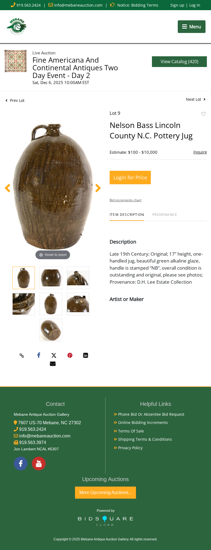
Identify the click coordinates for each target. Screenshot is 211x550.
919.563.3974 (32, 442)
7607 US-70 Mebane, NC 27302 (49, 422)
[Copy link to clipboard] (22, 355)
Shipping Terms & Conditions (144, 439)
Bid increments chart (125, 200)
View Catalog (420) (179, 61)
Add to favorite (203, 114)
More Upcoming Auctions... (105, 492)
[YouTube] (39, 463)
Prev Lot (16, 100)
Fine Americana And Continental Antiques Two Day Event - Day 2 (75, 67)
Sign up (177, 5)
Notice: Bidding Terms (137, 5)
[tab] (127, 217)
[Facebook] (20, 463)
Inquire (200, 152)
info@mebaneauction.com (78, 5)
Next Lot (194, 99)
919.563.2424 (28, 5)
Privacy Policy (130, 447)
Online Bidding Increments (142, 422)
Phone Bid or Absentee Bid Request (150, 414)
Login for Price (130, 177)
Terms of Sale (130, 431)
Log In (194, 5)
